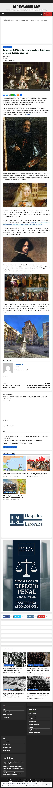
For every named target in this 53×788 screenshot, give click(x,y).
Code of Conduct (6, 750)
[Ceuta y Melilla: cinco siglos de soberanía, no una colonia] (14, 463)
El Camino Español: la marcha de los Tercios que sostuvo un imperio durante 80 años (14, 496)
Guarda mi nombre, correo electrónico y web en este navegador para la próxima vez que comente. (26, 437)
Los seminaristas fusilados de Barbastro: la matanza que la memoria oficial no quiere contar (38, 695)
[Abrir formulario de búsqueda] (41, 14)
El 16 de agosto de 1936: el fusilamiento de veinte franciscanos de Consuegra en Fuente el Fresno (38, 670)
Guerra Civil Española (8, 665)
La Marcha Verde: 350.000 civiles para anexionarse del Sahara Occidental (37, 474)
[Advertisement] (26, 32)
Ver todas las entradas (22, 370)
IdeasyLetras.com (32, 713)
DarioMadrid (7, 56)
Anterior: (12, 385)
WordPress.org (6, 717)
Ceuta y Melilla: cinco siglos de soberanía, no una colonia (14, 474)
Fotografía (31, 665)
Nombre (5, 420)
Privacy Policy (6, 742)
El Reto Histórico (32, 716)
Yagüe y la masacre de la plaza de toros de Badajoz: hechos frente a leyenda (13, 694)
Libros (14, 492)
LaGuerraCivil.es (32, 721)
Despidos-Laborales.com (34, 730)
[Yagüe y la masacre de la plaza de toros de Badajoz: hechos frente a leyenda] (14, 683)
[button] (2, 14)
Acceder (4, 709)
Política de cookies (35, 785)
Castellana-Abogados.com (34, 732)
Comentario (6, 401)
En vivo (49, 14)
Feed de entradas (6, 712)
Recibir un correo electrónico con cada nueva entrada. (18, 443)
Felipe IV (9, 47)
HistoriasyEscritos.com (34, 724)
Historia (4, 47)
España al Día (31, 727)
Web (4, 431)
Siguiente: (38, 385)
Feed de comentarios (7, 714)
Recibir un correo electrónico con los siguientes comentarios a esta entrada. (23, 440)
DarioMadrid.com (26, 6)
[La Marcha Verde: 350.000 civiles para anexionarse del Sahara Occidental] (38, 463)
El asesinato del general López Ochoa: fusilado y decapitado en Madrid (12, 669)
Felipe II (6, 492)
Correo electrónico (8, 425)
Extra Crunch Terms (7, 747)
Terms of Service (6, 744)
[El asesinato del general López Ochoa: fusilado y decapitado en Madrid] (14, 659)
